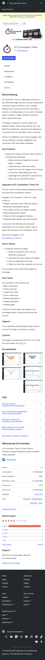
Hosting (5, 583)
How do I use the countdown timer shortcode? (13, 405)
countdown (26, 499)
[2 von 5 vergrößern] (19, 370)
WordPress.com (9, 611)
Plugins (26, 583)
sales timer (33, 503)
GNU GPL (22, 343)
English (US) (39, 494)
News (4, 579)
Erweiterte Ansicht (9, 509)
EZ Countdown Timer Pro (12, 238)
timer (40, 503)
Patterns (27, 587)
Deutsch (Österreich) (15, 632)
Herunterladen (8, 58)
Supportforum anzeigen (11, 563)
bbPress (6, 619)
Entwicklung (9, 82)
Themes (27, 579)
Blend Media (23, 50)
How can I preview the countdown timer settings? (12, 420)
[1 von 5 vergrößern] (19, 355)
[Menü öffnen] (41, 3)
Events (26, 597)
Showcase (28, 576)
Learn (4, 594)
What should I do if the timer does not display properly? (13, 428)
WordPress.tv (8, 605)
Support (7, 87)
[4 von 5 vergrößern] (40, 369)
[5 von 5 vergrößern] (40, 383)
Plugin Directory (7, 9)
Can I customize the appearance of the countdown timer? (14, 412)
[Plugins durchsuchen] (24, 24)
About (4, 576)
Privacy (5, 587)
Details (7, 66)
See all (40, 544)
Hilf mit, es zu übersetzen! (26, 17)
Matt (5, 615)
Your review (6, 544)
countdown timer (37, 499)
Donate (27, 601)
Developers (6, 601)
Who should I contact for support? (15, 436)
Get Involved (29, 594)
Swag (27, 605)
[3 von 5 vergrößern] (40, 355)
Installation (8, 77)
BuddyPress (8, 622)
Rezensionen (9, 71)
